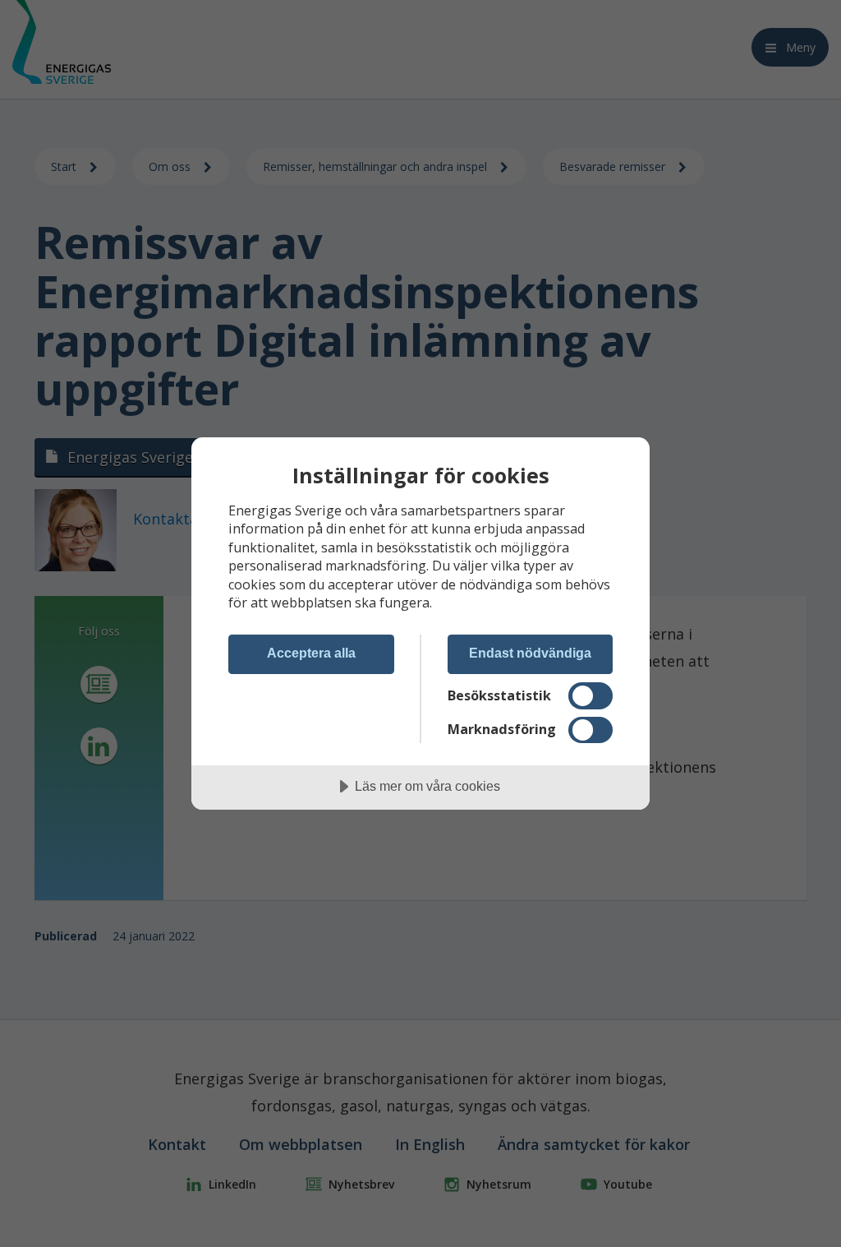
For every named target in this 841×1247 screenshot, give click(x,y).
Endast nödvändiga (530, 652)
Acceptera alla (311, 652)
